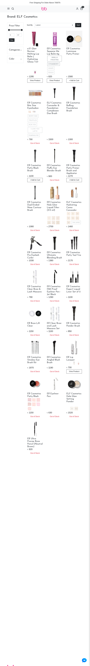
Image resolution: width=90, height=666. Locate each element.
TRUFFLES (33, 120)
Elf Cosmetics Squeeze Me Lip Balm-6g (53, 51)
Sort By (30, 25)
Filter (12, 40)
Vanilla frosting (55, 58)
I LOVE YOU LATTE (35, 130)
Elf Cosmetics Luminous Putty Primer (73, 51)
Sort (78, 25)
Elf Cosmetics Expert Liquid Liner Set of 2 (73, 289)
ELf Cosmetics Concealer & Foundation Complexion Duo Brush (54, 108)
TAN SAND (76, 222)
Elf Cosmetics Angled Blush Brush (53, 360)
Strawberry (53, 64)
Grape (51, 68)
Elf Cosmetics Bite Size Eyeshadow (34, 105)
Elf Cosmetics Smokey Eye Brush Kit (34, 360)
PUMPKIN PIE (34, 135)
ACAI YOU (32, 124)
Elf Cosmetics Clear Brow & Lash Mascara (34, 289)
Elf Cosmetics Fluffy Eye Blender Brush (54, 168)
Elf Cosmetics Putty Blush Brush (34, 168)
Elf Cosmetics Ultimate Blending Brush (54, 255)
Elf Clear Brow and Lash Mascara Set (54, 326)
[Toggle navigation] (8, 8)
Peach (50, 72)
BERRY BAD (33, 116)
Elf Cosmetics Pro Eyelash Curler (34, 255)
